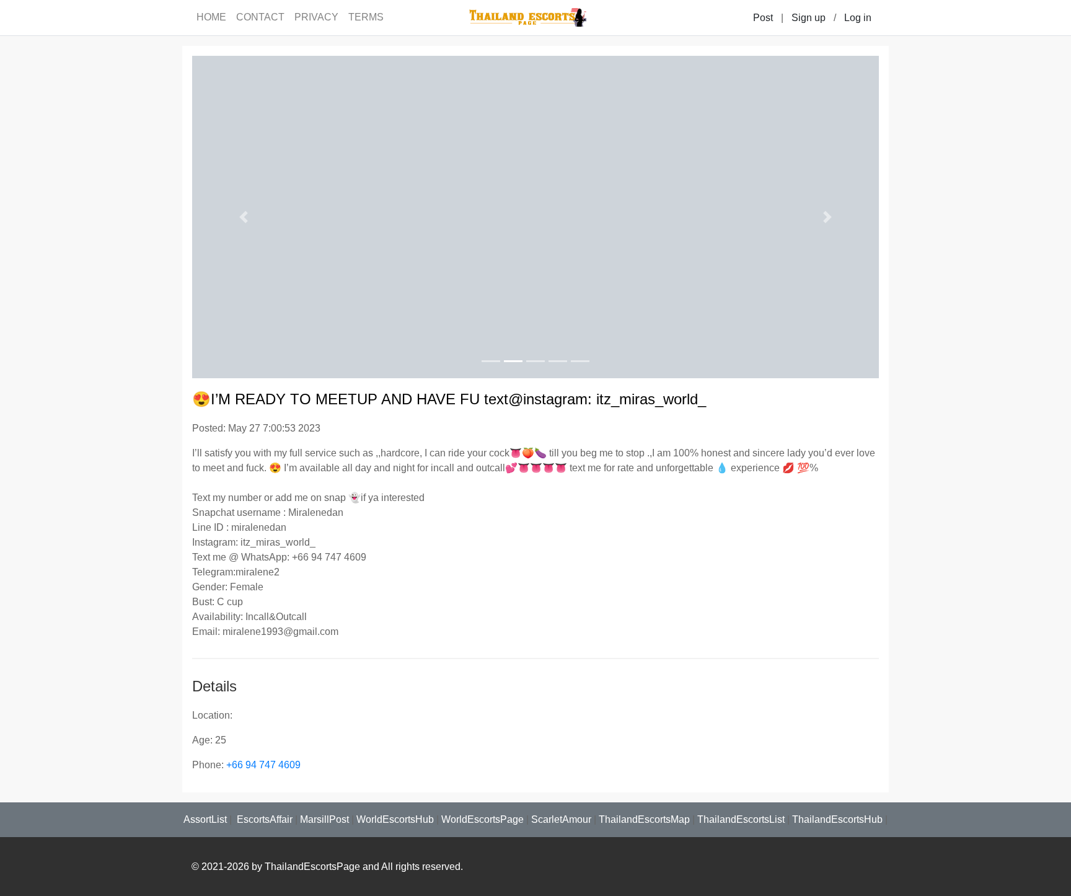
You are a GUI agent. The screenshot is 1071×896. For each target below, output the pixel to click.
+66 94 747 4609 (263, 765)
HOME (211, 17)
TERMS (366, 17)
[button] (243, 217)
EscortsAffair (263, 819)
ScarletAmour (561, 819)
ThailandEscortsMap (644, 819)
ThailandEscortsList (741, 819)
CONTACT (260, 17)
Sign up (808, 17)
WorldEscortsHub (395, 819)
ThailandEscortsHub (837, 819)
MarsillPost (324, 819)
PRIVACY (316, 17)
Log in (857, 17)
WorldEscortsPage (482, 819)
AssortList (205, 819)
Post (763, 17)
